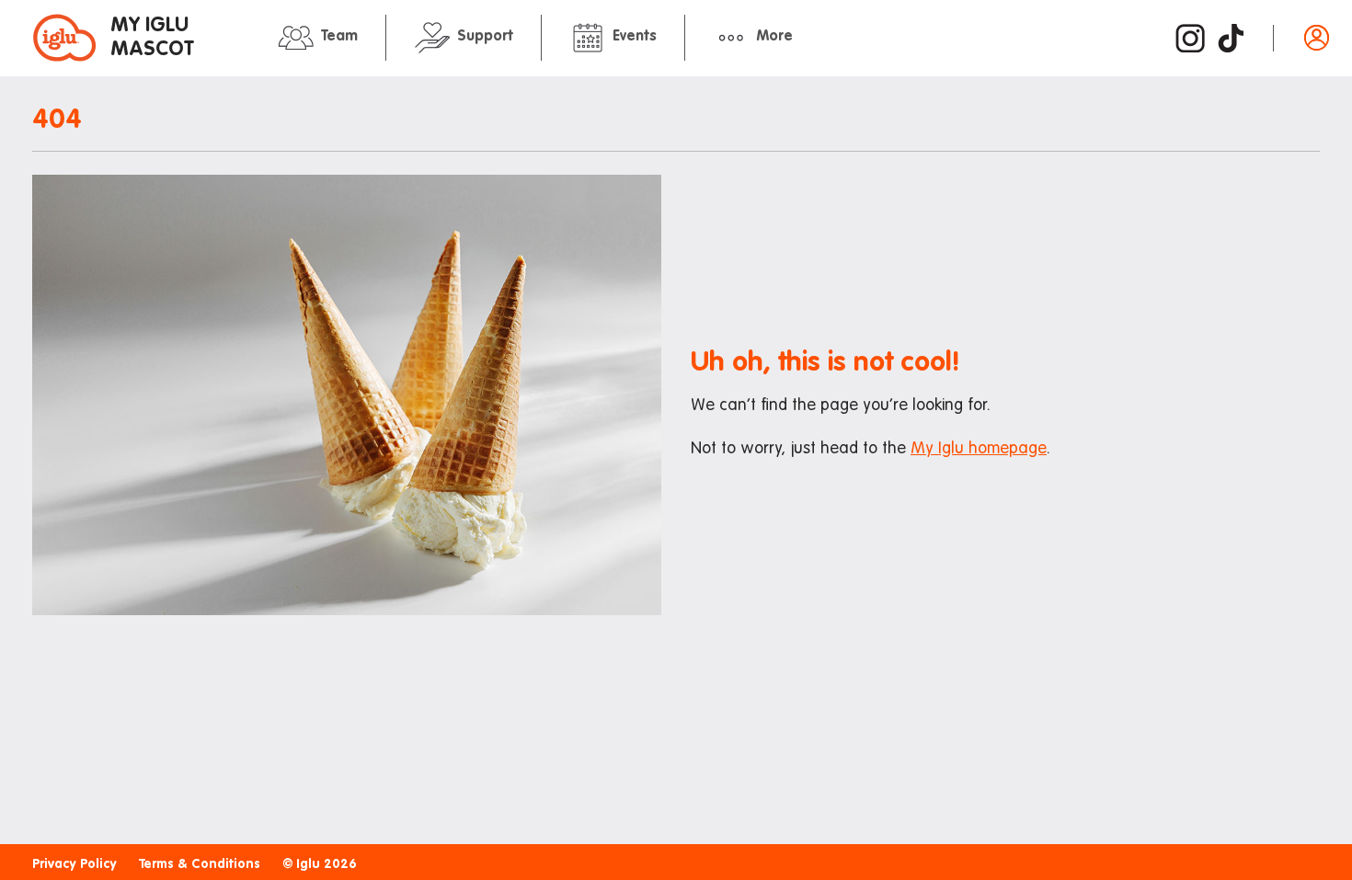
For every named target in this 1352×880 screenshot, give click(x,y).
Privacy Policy (74, 864)
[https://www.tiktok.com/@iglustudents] (1230, 38)
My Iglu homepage (979, 448)
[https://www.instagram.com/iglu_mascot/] (1190, 38)
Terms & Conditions (199, 864)
